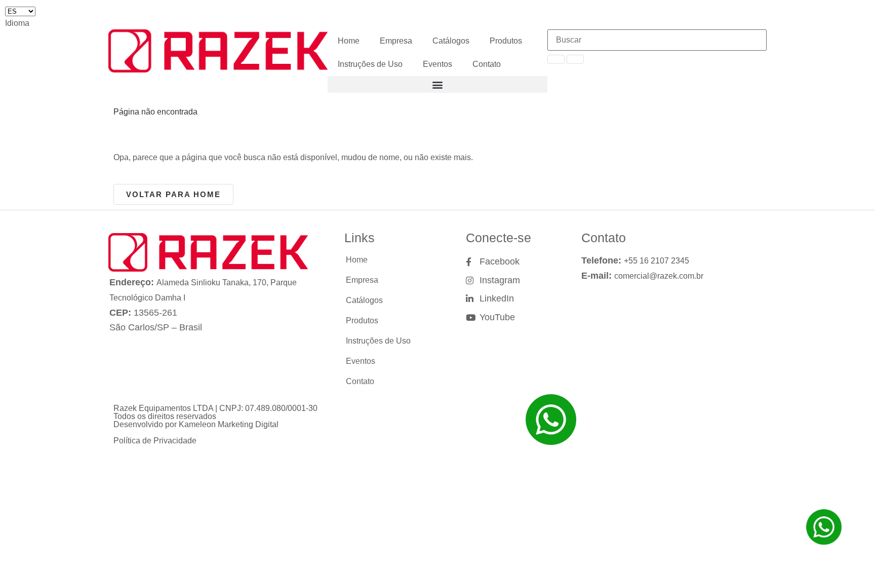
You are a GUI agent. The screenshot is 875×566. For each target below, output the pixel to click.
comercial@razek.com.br (658, 276)
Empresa (396, 40)
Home (349, 40)
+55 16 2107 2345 (656, 260)
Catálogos (450, 40)
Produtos (506, 40)
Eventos (437, 64)
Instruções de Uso (370, 64)
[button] (437, 84)
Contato (486, 64)
